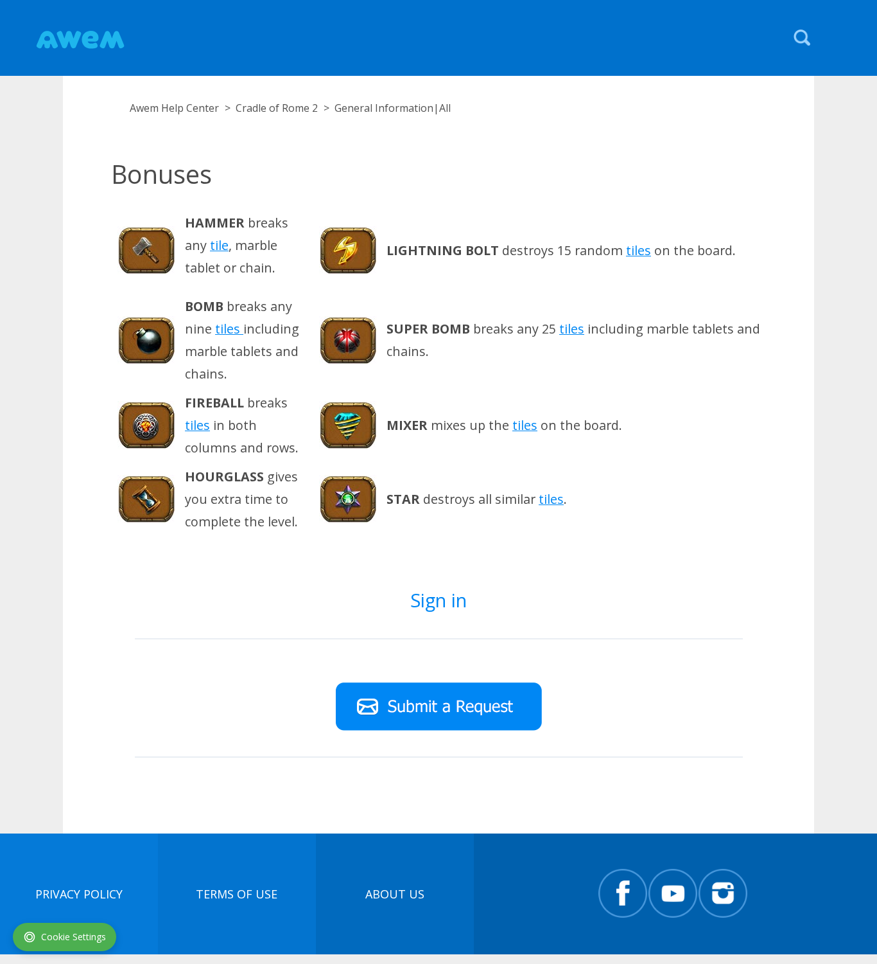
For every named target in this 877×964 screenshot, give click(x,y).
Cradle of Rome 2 (277, 108)
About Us (394, 894)
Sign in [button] (438, 599)
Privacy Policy (79, 894)
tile (219, 245)
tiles (638, 250)
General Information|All (392, 108)
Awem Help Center (174, 108)
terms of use (236, 894)
